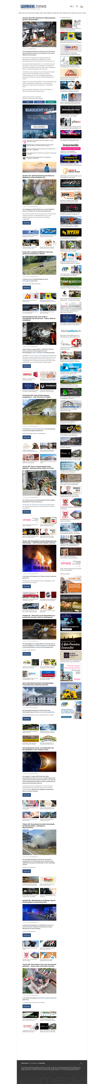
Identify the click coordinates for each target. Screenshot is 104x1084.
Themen (45, 13)
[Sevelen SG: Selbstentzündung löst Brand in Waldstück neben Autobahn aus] (39, 192)
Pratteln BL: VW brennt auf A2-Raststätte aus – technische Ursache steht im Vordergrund (39, 616)
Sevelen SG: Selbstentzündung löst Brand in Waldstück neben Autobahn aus (38, 176)
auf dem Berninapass (36, 429)
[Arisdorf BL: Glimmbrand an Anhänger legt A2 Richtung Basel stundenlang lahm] (39, 912)
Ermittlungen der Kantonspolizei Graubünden (34, 504)
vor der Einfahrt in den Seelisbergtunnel (39, 355)
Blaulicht (79, 13)
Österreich (37, 13)
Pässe (58, 13)
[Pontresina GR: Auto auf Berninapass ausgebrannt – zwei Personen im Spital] (39, 411)
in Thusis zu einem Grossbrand (47, 998)
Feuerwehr (65, 13)
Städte (23, 13)
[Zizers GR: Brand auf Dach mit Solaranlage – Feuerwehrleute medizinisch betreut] (39, 696)
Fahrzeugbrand (26, 281)
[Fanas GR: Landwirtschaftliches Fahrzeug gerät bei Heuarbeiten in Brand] (39, 265)
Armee (73, 13)
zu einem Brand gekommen (47, 712)
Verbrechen (49, 13)
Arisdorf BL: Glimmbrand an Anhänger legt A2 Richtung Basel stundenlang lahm (38, 901)
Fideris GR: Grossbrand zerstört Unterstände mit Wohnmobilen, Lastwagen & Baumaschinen (38, 825)
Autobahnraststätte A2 (41, 645)
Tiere (76, 13)
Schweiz (20, 13)
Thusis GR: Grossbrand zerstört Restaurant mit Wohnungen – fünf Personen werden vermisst (39, 542)
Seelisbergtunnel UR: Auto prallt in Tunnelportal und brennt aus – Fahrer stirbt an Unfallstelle (39, 318)
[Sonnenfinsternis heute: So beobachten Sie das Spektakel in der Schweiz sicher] (39, 762)
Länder (41, 13)
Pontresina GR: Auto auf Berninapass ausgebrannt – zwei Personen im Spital (36, 396)
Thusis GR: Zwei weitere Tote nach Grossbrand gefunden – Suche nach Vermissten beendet (39, 965)
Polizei (60, 13)
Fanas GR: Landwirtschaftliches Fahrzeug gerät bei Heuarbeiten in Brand (37, 252)
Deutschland (31, 13)
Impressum (24, 1063)
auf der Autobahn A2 (38, 352)
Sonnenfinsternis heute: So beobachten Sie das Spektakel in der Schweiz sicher (38, 748)
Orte (27, 13)
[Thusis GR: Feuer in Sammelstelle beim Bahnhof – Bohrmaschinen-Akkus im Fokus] (39, 483)
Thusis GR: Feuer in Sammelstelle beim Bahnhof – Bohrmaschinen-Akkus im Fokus (38, 467)
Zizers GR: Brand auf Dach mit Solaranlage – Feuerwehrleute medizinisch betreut (38, 684)
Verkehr (54, 13)
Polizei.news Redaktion (31, 48)
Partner (84, 13)
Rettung (69, 13)
